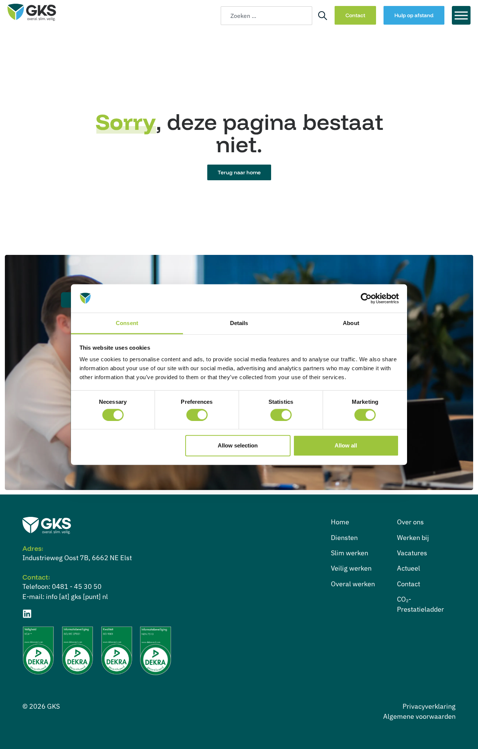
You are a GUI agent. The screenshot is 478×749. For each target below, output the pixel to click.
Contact (408, 584)
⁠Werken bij (413, 537)
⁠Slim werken (349, 553)
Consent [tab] (127, 323)
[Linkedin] (27, 613)
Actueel (408, 568)
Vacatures (412, 553)
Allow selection (238, 445)
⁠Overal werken (353, 584)
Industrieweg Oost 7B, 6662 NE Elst (77, 557)
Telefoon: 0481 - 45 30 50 (62, 586)
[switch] (197, 415)
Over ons (410, 522)
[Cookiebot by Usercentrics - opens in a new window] (366, 298)
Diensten (344, 537)
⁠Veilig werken (351, 568)
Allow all (346, 445)
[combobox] (266, 15)
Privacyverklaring (429, 706)
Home (340, 522)
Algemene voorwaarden (419, 716)
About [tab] (351, 323)
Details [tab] (239, 323)
